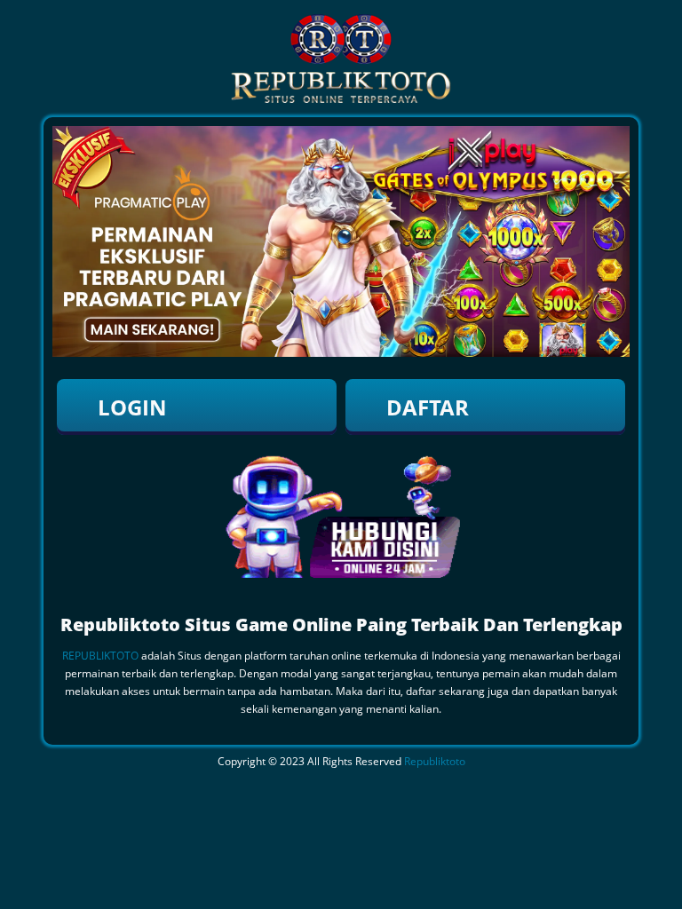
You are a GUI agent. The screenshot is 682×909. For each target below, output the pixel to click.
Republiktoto (434, 761)
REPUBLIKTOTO (100, 655)
